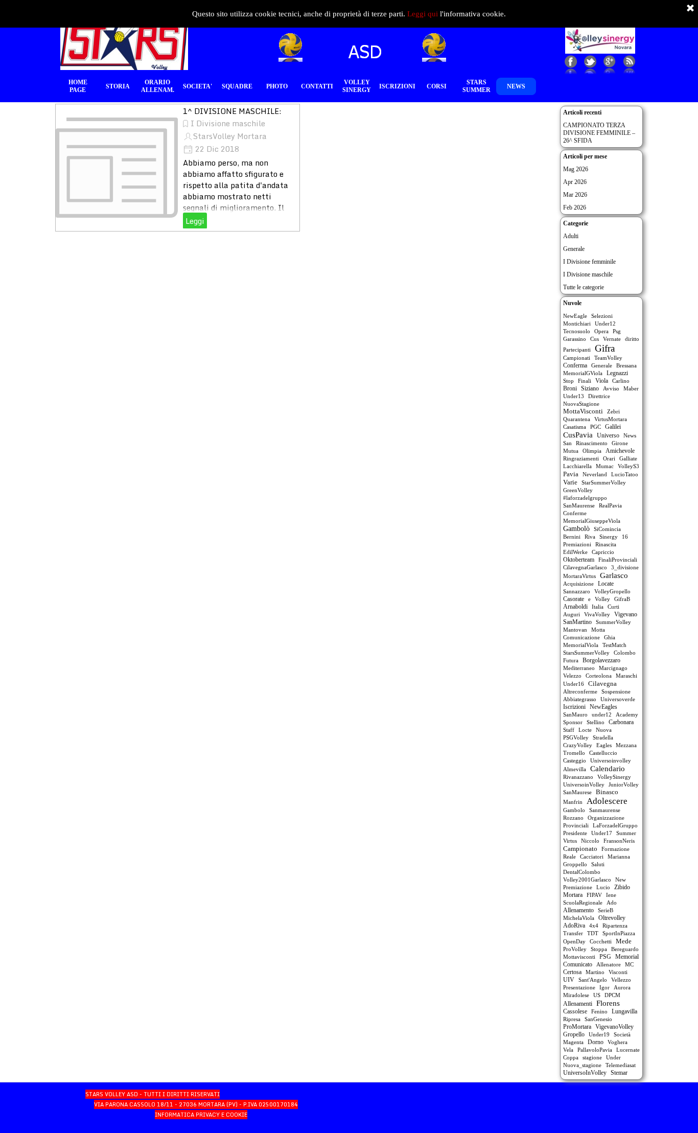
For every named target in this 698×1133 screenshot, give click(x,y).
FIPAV (594, 895)
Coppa (570, 1057)
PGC (595, 427)
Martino (595, 972)
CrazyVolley (577, 745)
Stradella (603, 737)
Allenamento (578, 910)
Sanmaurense (604, 810)
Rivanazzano (578, 777)
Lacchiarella (577, 466)
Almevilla (574, 769)
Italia (597, 607)
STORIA (118, 86)
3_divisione (625, 567)
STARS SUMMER (476, 86)
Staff (568, 730)
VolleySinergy (614, 777)
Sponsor (573, 722)
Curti (613, 607)
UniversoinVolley (583, 784)
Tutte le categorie (583, 287)
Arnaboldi (575, 606)
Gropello (574, 1034)
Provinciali (576, 825)
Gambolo (574, 810)
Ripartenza (614, 925)
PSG (605, 957)
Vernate (612, 339)
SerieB (605, 910)
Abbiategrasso (579, 699)
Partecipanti (577, 349)
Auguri (571, 614)
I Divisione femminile (589, 261)
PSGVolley (576, 737)
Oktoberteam (578, 560)
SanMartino (577, 622)
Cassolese (575, 1011)
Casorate (573, 599)
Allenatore (608, 964)
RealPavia (610, 505)
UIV (568, 979)
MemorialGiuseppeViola (591, 521)
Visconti (618, 972)
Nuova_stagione (582, 1065)
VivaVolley (597, 614)
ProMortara (577, 1027)
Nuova (604, 730)
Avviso (611, 388)
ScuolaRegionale (582, 902)
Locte (585, 730)
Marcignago (613, 668)
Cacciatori (591, 856)
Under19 (599, 1034)
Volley (602, 599)
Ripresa (571, 1019)
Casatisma (574, 427)
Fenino (599, 1011)
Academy (627, 714)
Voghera (617, 1042)
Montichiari (577, 323)
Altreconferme (580, 691)
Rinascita (605, 544)
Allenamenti (577, 1003)
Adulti (570, 236)
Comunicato (577, 964)
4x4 (593, 925)
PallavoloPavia (594, 1050)
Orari (609, 458)
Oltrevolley (611, 918)
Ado (612, 902)
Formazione (615, 849)
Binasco (607, 792)
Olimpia (592, 451)
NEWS (516, 86)
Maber (631, 388)
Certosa (572, 972)
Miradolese (576, 995)
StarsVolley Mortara (230, 136)
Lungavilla (624, 1011)
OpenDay (574, 941)
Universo (608, 435)
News (629, 435)
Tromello (574, 753)
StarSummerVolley (603, 482)
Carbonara (621, 722)
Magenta (573, 1042)
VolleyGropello (612, 591)
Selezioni (602, 316)
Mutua (570, 451)
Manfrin (573, 802)
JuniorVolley (624, 784)
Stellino (595, 722)
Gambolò (576, 529)
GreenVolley (578, 490)
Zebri (613, 411)
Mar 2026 (575, 194)
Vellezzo (621, 980)
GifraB (622, 599)
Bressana (626, 365)
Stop (568, 381)
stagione (592, 1057)
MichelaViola (578, 918)
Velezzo (572, 676)
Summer (626, 833)
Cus (594, 339)
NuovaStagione (581, 404)
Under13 (573, 396)
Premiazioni (577, 544)
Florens (608, 1003)
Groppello (575, 864)
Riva (590, 537)
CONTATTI (317, 86)
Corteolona (599, 676)
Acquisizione (578, 584)
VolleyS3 (628, 466)
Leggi (194, 221)
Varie (570, 482)
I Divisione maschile (228, 123)
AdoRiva (574, 925)
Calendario (607, 769)
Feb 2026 (574, 207)
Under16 (573, 684)
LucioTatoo (624, 474)
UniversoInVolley (585, 1073)
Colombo (625, 653)
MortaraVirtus (579, 576)
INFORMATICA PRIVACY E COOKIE (201, 1114)
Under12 (605, 323)
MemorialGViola (582, 373)
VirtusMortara (610, 419)
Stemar (619, 1073)
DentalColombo (581, 872)
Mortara (573, 894)
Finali (584, 381)
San (567, 443)
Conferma (575, 365)
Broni (570, 388)
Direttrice (599, 396)
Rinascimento (592, 443)
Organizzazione (606, 818)
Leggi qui (422, 14)
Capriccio (603, 552)
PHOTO (277, 86)
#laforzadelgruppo (585, 498)
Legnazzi (617, 373)
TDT (592, 933)
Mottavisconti (579, 957)
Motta (598, 630)
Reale (569, 856)
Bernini (571, 537)
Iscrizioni (574, 707)
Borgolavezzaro (601, 660)
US (596, 995)
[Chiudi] (690, 9)
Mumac (605, 466)
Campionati (576, 358)
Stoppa (599, 949)
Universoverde (617, 699)
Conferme (575, 513)
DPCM (612, 995)
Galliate (628, 458)
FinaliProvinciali (617, 560)
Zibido (622, 887)
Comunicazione (581, 637)
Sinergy (608, 537)
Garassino (574, 339)
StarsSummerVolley (586, 653)
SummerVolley (613, 622)
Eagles (604, 745)
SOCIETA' (197, 86)
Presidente (575, 833)
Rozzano (573, 818)
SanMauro (575, 714)
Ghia (609, 637)
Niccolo (590, 841)
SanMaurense (579, 505)
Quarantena (576, 419)
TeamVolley (608, 358)
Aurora (622, 987)
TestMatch (614, 645)
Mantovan (575, 630)
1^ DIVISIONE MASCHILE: (232, 111)
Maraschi (626, 676)
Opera (601, 331)
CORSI (437, 86)
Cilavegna (602, 683)
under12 (602, 714)
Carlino (621, 381)
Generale (574, 248)
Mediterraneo (579, 668)
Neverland (595, 474)
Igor (604, 987)
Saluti (597, 864)
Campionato (580, 848)
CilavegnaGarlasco (585, 567)
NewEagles (603, 706)
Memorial (627, 957)
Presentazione (579, 987)
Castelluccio (603, 753)
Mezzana (626, 745)
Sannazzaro (576, 591)
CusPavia (578, 435)
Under (613, 1057)
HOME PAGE (77, 86)
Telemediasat (621, 1065)
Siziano (590, 388)
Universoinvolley (610, 760)
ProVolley (575, 949)
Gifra (605, 348)
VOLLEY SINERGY (356, 86)
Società (622, 1034)
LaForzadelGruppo (615, 825)
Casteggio (574, 760)
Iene (611, 895)
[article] (177, 168)
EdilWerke (575, 552)
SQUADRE (237, 86)
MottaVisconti (583, 411)
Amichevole (620, 450)
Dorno (595, 1042)
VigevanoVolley (614, 1027)
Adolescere (607, 801)
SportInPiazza (618, 933)
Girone (620, 443)
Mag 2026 (575, 169)
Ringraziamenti (581, 458)
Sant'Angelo (592, 980)
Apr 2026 (575, 182)
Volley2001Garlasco (587, 879)
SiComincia (607, 529)
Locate (606, 583)
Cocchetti (601, 941)
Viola (601, 381)
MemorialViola (580, 645)
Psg (617, 331)
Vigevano (625, 614)
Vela (568, 1050)
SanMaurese (577, 792)
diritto (632, 339)
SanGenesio (598, 1019)
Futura (570, 660)
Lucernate (628, 1050)
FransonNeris (619, 841)
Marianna (619, 856)
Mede (624, 941)
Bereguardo (625, 949)
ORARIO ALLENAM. (157, 86)
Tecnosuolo (576, 331)
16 (625, 537)
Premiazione (577, 887)
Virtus (570, 841)
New (620, 879)
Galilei (613, 427)
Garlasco (614, 575)
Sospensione (616, 691)
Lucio (603, 887)
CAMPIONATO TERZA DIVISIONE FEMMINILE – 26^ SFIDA (599, 133)
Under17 (601, 833)
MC (629, 964)
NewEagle (575, 316)
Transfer (573, 933)
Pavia (570, 474)
